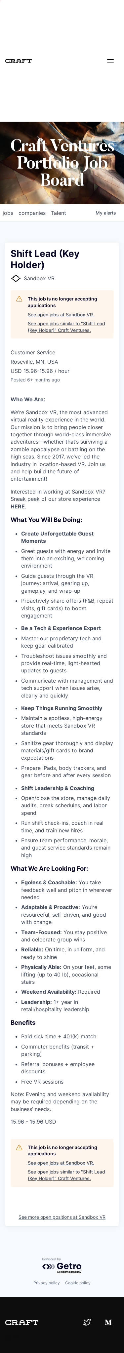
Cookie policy (78, 1282)
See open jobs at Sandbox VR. (61, 314)
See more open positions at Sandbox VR (62, 1217)
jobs (8, 213)
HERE (18, 506)
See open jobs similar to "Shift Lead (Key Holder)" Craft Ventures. (66, 327)
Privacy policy (46, 1282)
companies (32, 213)
